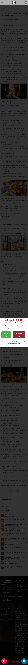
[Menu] (2, 2)
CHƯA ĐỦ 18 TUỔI (19, 335)
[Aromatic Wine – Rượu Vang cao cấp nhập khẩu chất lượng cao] (14, 2)
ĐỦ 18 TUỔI (6, 335)
